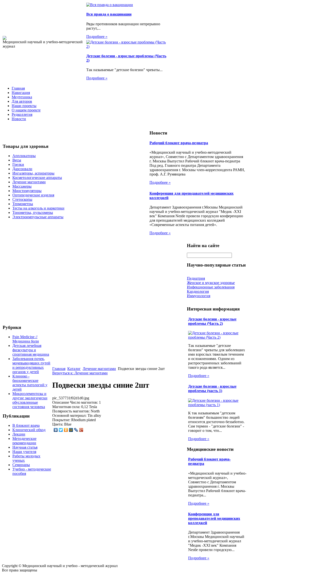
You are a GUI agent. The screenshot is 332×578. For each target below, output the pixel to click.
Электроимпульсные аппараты (37, 217)
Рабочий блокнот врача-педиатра (178, 143)
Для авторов (22, 101)
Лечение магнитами (29, 182)
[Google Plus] (81, 430)
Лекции (18, 434)
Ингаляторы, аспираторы (33, 173)
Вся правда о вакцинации (108, 14)
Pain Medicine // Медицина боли (25, 339)
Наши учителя (24, 452)
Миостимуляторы (27, 191)
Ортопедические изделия (33, 195)
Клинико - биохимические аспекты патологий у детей (29, 382)
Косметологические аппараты (37, 178)
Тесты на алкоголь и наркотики (38, 208)
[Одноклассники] (66, 430)
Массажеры (22, 186)
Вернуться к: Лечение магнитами (80, 373)
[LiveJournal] (76, 430)
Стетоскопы (22, 199)
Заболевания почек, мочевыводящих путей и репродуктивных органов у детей (31, 365)
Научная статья (24, 447)
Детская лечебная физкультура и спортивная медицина (30, 349)
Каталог (74, 369)
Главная (18, 88)
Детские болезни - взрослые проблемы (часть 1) (212, 388)
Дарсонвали (22, 169)
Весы (16, 160)
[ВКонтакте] (55, 430)
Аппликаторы (24, 156)
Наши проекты (24, 106)
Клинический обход (28, 430)
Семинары (21, 465)
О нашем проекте (26, 110)
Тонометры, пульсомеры (32, 212)
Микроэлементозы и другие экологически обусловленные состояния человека (29, 400)
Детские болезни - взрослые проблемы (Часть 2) (212, 321)
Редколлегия (22, 114)
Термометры (22, 204)
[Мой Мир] (71, 430)
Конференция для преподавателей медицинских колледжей (214, 518)
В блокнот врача (26, 425)
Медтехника (22, 97)
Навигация (21, 93)
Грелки (18, 164)
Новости (19, 119)
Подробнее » (96, 36)
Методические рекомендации (24, 440)
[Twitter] (60, 430)
